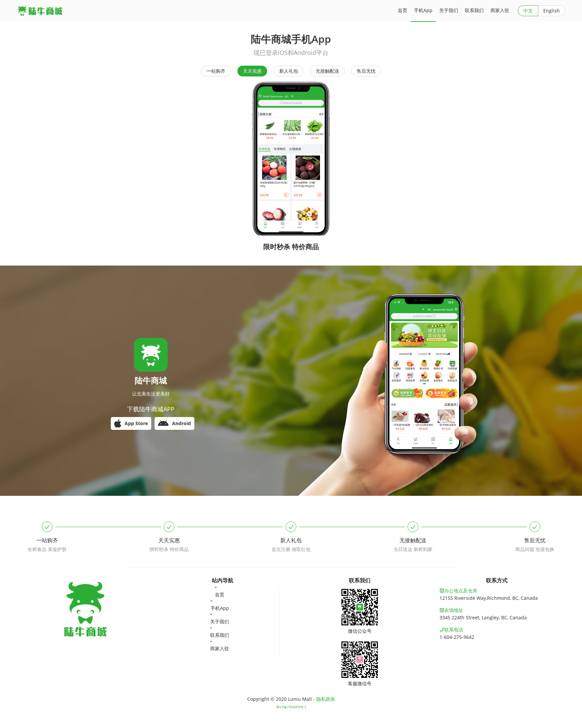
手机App (220, 608)
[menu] (222, 620)
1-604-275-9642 (457, 637)
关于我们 (219, 621)
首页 (219, 594)
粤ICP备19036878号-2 (291, 707)
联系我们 (219, 635)
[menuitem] (222, 593)
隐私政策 (325, 699)
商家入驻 (219, 648)
